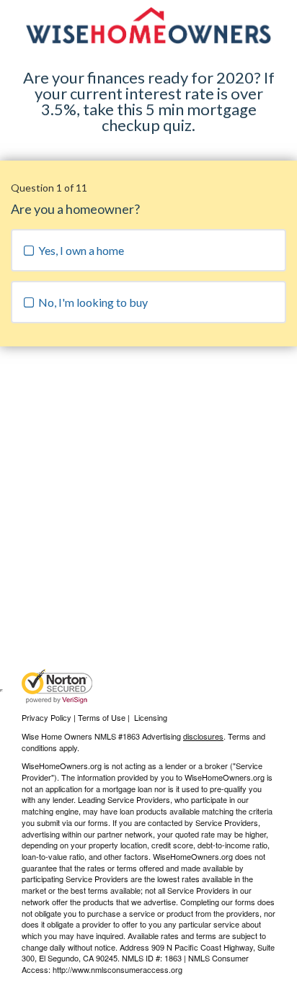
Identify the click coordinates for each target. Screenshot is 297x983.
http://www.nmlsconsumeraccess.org (117, 969)
